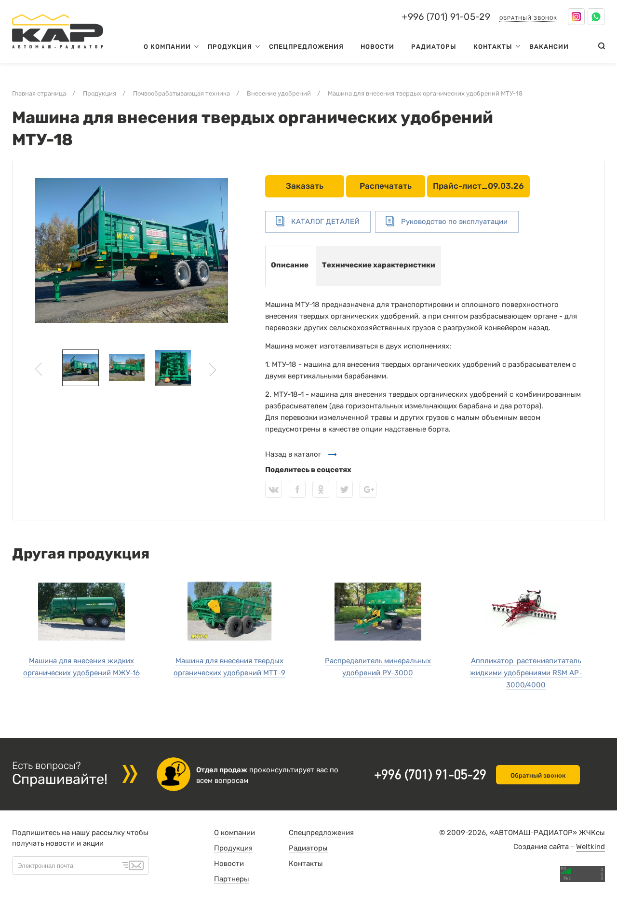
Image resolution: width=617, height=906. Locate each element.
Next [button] (212, 369)
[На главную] (57, 51)
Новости (377, 46)
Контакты (492, 46)
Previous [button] (38, 369)
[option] (131, 250)
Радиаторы (433, 46)
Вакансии (549, 46)
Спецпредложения (306, 46)
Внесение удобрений (279, 93)
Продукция (230, 46)
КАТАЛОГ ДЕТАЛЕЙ (324, 221)
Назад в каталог (293, 454)
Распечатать (386, 186)
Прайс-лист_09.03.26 (478, 186)
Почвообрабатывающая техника (181, 93)
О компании (167, 46)
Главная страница (39, 93)
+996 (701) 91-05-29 (446, 17)
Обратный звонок (528, 18)
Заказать (304, 186)
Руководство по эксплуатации (453, 221)
